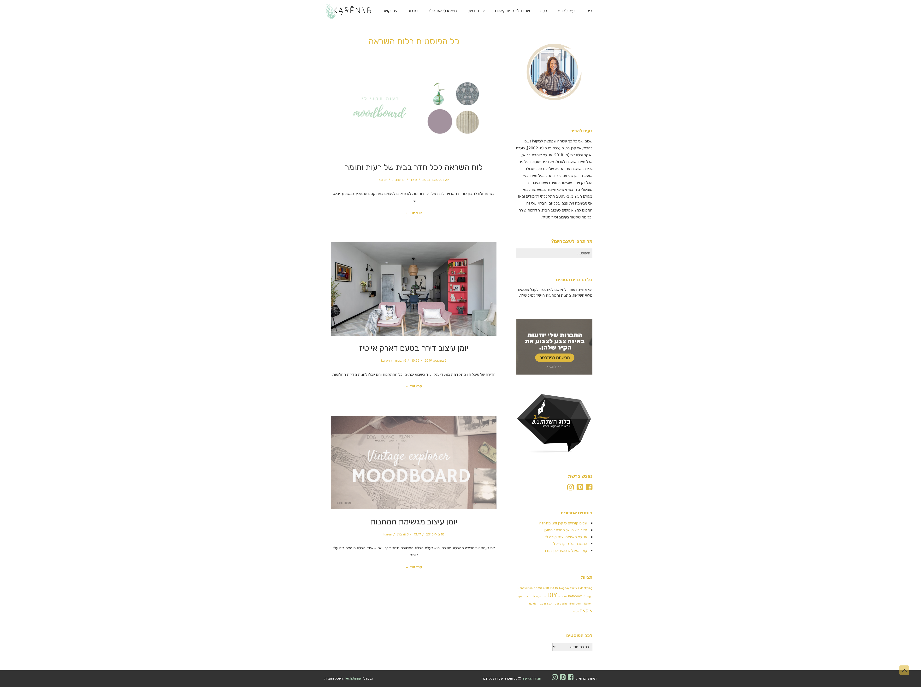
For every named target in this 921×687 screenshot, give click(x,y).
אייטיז (573, 588)
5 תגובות (400, 360)
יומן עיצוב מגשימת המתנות (413, 522)
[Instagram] (570, 488)
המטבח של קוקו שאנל (570, 543)
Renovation (525, 588)
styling (588, 588)
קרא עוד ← (414, 212)
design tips (539, 596)
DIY (552, 595)
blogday (564, 588)
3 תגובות (403, 534)
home (538, 588)
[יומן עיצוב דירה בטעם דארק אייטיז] (413, 288)
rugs (576, 611)
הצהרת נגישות (531, 678)
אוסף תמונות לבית (548, 603)
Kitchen (587, 603)
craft (546, 588)
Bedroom (575, 603)
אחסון (554, 588)
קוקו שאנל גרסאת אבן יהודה (565, 550)
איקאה (585, 610)
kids (580, 588)
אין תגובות (398, 180)
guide (533, 603)
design (564, 603)
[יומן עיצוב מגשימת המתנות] (413, 462)
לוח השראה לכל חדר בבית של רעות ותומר (414, 167)
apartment (524, 596)
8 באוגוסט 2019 (436, 360)
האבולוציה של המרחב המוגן (565, 530)
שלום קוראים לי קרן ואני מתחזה (563, 523)
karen (383, 180)
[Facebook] (589, 488)
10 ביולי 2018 (435, 534)
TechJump (352, 678)
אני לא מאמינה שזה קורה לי (566, 537)
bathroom (575, 596)
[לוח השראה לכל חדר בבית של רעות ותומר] (413, 108)
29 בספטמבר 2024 (435, 180)
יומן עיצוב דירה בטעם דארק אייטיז (413, 348)
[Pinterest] (580, 488)
